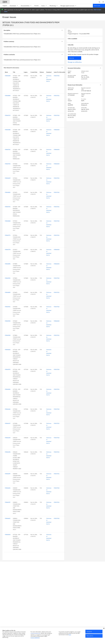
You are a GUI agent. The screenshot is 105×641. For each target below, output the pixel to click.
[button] (103, 628)
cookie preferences (35, 633)
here (70, 634)
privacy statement (35, 637)
